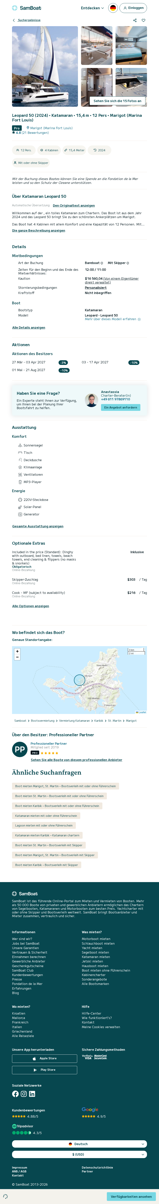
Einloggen (136, 7)
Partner (87, 1171)
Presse (17, 979)
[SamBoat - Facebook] (15, 1093)
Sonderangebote (94, 979)
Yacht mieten (92, 948)
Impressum (19, 1167)
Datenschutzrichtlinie (97, 1167)
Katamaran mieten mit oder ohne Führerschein (46, 816)
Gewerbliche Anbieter (28, 961)
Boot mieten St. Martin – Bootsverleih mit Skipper (48, 845)
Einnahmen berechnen (29, 957)
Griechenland (22, 1031)
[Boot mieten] (26, 8)
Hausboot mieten (95, 966)
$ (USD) (78, 1154)
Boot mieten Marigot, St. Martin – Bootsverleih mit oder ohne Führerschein (65, 786)
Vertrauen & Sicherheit (29, 952)
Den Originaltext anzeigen (74, 205)
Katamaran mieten (96, 957)
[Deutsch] (113, 8)
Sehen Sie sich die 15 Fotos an (117, 100)
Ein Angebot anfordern (120, 407)
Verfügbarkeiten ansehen (131, 1196)
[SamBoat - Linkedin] (32, 1093)
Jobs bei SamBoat (26, 943)
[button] (17, 651)
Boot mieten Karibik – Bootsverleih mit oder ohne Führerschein (57, 806)
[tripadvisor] (23, 1126)
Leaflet (142, 712)
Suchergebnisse (29, 20)
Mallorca (18, 1018)
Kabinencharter (93, 975)
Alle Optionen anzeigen (30, 606)
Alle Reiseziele (23, 1036)
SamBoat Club (23, 970)
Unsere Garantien (25, 948)
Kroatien (18, 1013)
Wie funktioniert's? (97, 1018)
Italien (17, 1027)
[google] (90, 1109)
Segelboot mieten (95, 952)
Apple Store (48, 1058)
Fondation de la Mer (27, 984)
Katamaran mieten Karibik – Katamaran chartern (47, 835)
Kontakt (88, 1022)
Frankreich (20, 1022)
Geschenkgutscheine (27, 966)
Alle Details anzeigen (28, 327)
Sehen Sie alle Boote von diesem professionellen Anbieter (76, 760)
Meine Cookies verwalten (101, 1027)
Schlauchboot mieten (98, 943)
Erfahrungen (21, 988)
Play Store (47, 1070)
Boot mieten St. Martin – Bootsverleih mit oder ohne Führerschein (59, 796)
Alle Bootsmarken (95, 984)
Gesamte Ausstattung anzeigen (37, 526)
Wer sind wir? (22, 939)
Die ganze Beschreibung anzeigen (38, 230)
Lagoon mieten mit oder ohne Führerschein (44, 825)
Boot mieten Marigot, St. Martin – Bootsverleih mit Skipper (55, 855)
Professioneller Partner (49, 743)
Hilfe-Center (91, 1013)
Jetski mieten (92, 961)
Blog (15, 993)
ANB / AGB (19, 1171)
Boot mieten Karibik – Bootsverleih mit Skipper (46, 865)
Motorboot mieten (96, 939)
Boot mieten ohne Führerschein (106, 970)
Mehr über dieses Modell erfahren (111, 319)
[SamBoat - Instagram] (23, 1093)
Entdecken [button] (90, 7)
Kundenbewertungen (27, 975)
